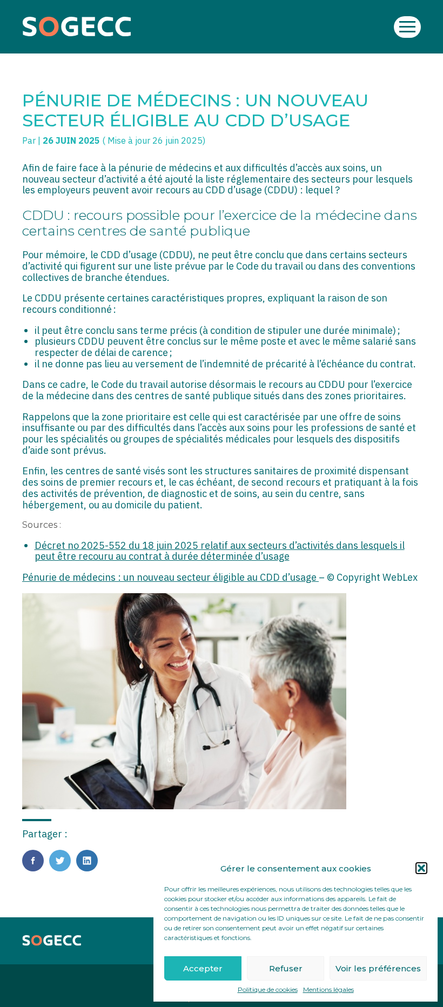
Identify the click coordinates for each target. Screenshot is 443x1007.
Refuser (286, 968)
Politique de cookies (268, 989)
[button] (421, 868)
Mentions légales (328, 989)
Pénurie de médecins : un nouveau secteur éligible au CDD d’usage (170, 577)
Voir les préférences (378, 968)
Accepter (203, 968)
